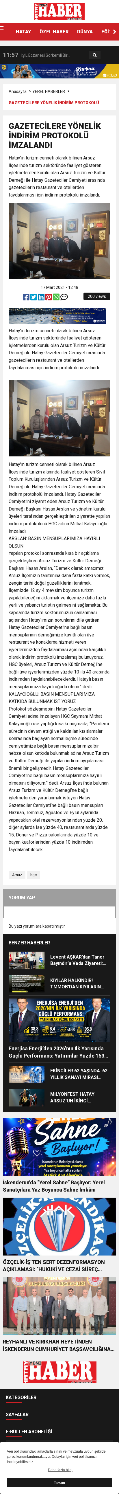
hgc (33, 875)
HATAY (23, 31)
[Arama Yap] (95, 55)
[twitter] (34, 298)
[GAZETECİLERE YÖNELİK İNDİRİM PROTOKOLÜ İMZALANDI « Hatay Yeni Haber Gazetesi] (59, 11)
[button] (114, 32)
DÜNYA (85, 31)
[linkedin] (41, 298)
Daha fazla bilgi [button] (60, 1470)
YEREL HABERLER (48, 91)
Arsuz (17, 875)
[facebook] (26, 298)
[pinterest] (49, 298)
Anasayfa (18, 91)
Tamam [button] (59, 1482)
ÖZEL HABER (54, 31)
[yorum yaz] (64, 298)
